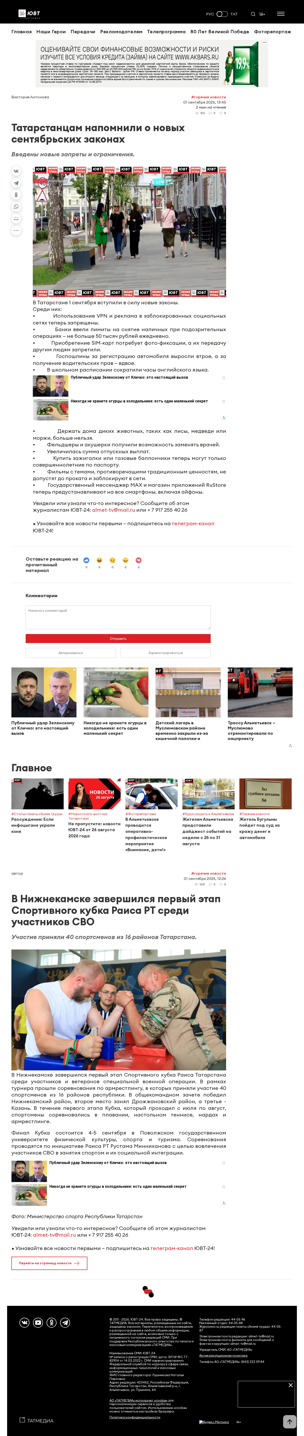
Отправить (118, 638)
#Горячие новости (208, 97)
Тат (234, 14)
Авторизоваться (70, 653)
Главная (21, 31)
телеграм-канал (193, 523)
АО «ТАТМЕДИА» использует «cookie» (138, 1400)
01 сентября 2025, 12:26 (205, 878)
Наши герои (51, 31)
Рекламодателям (121, 31)
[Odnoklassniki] (52, 1323)
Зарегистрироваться (165, 653)
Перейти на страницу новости (45, 1263)
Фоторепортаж (272, 31)
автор (17, 873)
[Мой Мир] (16, 218)
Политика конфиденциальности (134, 1417)
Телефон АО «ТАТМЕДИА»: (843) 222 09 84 (231, 1362)
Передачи (83, 31)
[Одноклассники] (16, 195)
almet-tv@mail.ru (113, 509)
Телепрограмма (166, 31)
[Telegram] (16, 183)
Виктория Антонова (30, 97)
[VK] (24, 1323)
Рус (210, 14)
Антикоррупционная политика (223, 1355)
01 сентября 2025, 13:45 (204, 102)
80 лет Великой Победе (219, 31)
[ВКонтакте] (16, 171)
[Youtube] (38, 1323)
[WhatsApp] (16, 206)
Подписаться (266, 1400)
